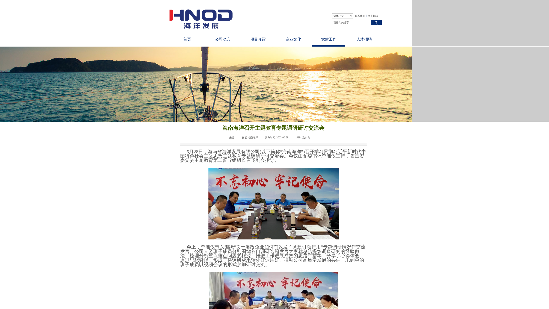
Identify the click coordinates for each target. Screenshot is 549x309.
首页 (187, 39)
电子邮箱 (373, 15)
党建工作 (328, 39)
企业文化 (293, 39)
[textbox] (351, 22)
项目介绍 (258, 39)
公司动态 (222, 39)
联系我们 (360, 15)
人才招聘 (364, 39)
